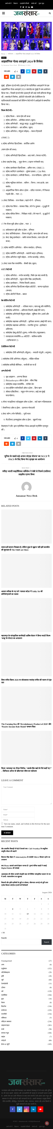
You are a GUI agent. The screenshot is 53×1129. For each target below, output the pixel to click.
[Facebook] (12, 1109)
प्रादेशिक (4, 995)
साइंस (3, 1036)
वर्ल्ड (2, 1029)
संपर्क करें (33, 3)
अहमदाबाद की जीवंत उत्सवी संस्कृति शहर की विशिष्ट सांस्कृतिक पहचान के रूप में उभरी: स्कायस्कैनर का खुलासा (26, 875)
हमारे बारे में (8, 3)
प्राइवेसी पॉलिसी (24, 3)
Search (4, 937)
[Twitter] (19, 1109)
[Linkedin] (33, 1109)
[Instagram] (26, 1109)
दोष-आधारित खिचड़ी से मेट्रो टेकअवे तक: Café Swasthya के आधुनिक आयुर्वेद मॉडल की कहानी (24, 849)
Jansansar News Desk (10, 65)
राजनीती (4, 1014)
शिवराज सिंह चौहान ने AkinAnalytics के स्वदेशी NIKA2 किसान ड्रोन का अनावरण (25, 858)
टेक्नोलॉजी (4, 983)
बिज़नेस (3, 1006)
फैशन (3, 1002)
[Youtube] (40, 1109)
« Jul (3, 932)
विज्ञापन (16, 3)
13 (28, 913)
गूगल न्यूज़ (41, 3)
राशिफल (3, 1017)
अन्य (2, 964)
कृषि (2, 976)
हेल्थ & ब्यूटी (5, 1044)
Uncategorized (6, 961)
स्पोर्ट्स (3, 1040)
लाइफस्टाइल (5, 1025)
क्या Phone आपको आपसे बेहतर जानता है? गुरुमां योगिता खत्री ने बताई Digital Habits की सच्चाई (24, 866)
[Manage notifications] (47, 1123)
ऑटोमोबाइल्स (5, 972)
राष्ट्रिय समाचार (6, 1021)
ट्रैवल (3, 987)
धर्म (2, 991)
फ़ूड (2, 998)
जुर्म (2, 979)
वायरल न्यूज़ (5, 1033)
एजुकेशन (4, 968)
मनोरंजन (4, 58)
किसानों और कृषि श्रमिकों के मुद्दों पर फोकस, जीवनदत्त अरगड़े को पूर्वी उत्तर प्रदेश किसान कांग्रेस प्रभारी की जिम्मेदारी (24, 883)
